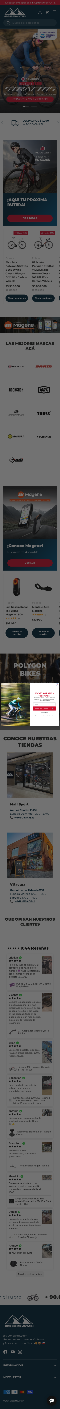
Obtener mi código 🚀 (44, 708)
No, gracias (44, 712)
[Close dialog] (57, 685)
